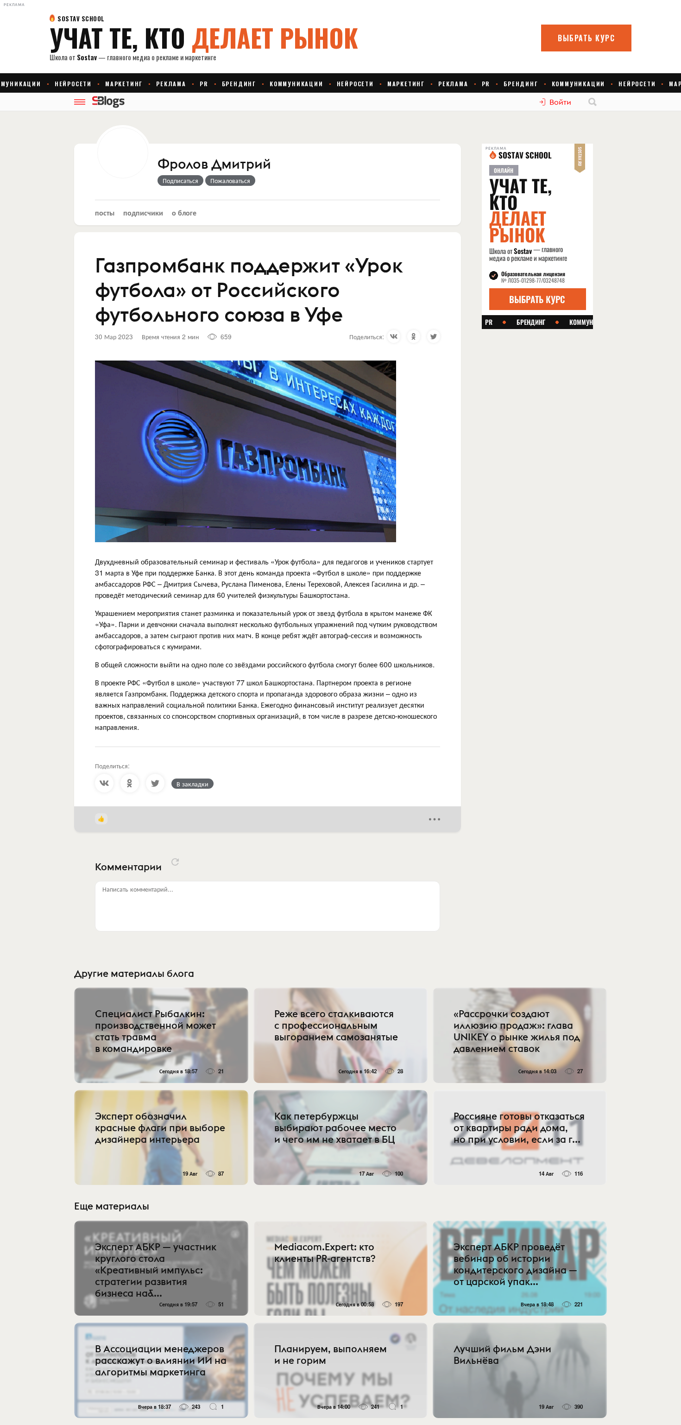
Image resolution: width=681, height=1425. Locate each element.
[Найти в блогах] (592, 102)
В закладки (192, 783)
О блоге (184, 212)
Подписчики (143, 212)
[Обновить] (175, 862)
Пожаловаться (230, 180)
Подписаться (180, 180)
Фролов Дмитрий (214, 164)
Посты (104, 212)
